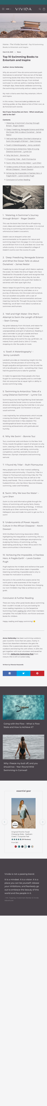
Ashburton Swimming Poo (22, 654)
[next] (42, 822)
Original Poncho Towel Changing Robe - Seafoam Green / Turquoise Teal (21, 834)
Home (5, 44)
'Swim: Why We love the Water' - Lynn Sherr (23, 163)
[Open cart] (44, 9)
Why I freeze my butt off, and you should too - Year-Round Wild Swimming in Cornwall (21, 766)
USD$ (7, 9)
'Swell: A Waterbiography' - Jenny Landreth (23, 145)
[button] (23, 839)
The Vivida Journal (18, 44)
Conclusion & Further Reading (18, 180)
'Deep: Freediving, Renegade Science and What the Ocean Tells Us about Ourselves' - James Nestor (25, 132)
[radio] (15, 846)
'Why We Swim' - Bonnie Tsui (17, 155)
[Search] (40, 9)
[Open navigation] (3, 9)
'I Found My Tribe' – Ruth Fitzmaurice (21, 159)
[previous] (4, 822)
